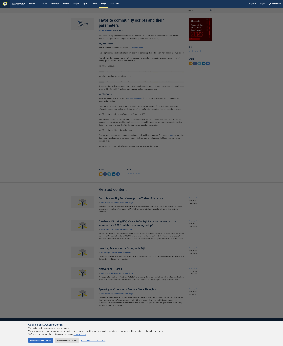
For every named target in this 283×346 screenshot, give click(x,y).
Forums (66, 4)
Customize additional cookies (93, 340)
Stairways (55, 4)
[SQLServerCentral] (5, 4)
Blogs (103, 4)
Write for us (276, 4)
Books (94, 4)
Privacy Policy (80, 334)
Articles (32, 4)
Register (252, 4)
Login (262, 4)
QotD (85, 4)
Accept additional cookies (40, 340)
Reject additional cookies (67, 340)
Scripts (76, 4)
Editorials (43, 4)
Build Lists (114, 4)
